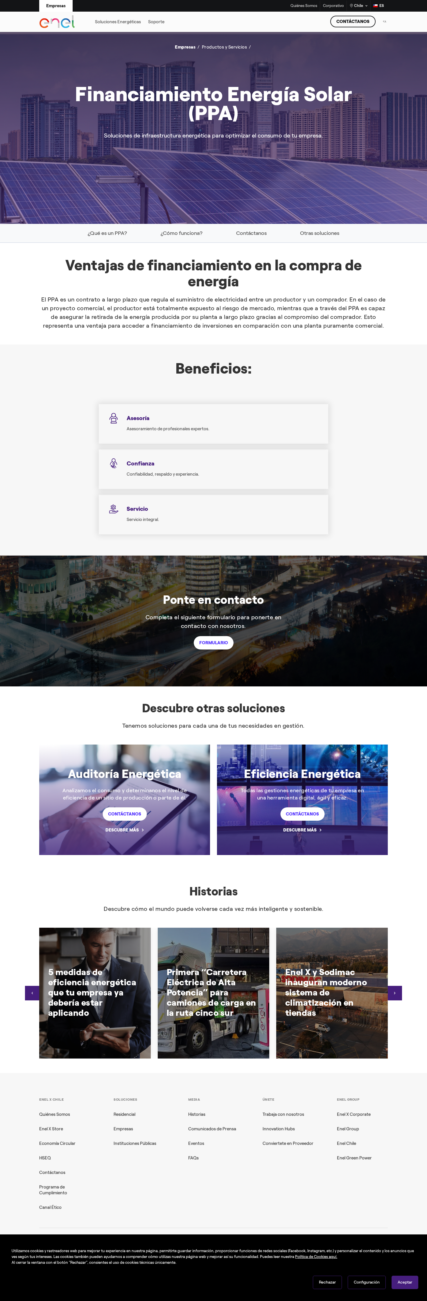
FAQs (193, 1158)
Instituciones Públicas (135, 1143)
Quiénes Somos (303, 6)
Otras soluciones (319, 233)
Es (381, 5)
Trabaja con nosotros (283, 1114)
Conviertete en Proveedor (288, 1143)
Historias (196, 1114)
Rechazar (327, 1282)
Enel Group (348, 1129)
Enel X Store (51, 1129)
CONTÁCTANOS (352, 21)
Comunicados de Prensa (212, 1129)
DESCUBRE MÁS (122, 830)
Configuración (367, 1282)
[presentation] (32, 993)
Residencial (124, 1114)
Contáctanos (251, 233)
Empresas (123, 1129)
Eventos (196, 1143)
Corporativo (333, 6)
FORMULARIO (213, 642)
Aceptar (405, 1282)
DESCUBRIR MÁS (303, 135)
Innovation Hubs (279, 1129)
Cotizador (57, 75)
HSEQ (45, 1158)
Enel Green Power (354, 1158)
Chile (358, 5)
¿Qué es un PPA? (107, 233)
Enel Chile (346, 1143)
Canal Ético (50, 1207)
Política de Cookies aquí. (316, 1256)
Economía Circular (57, 1143)
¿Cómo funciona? (182, 233)
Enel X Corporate (354, 1114)
